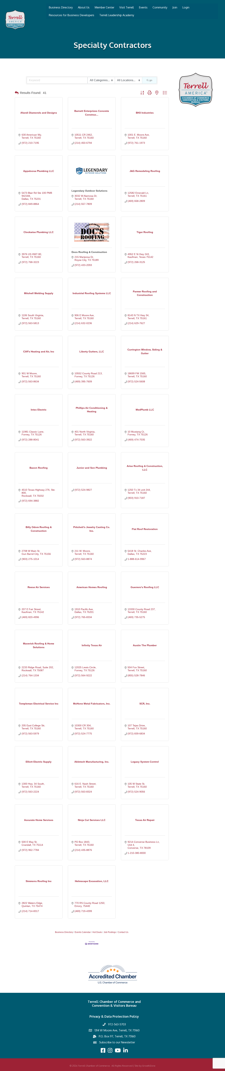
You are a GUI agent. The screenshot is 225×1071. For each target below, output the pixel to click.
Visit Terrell (126, 7)
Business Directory (61, 7)
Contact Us (123, 932)
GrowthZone (148, 1065)
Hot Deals (97, 932)
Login (185, 7)
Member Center (104, 7)
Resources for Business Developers (71, 15)
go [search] (150, 80)
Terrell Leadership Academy (116, 15)
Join (174, 7)
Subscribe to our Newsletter (117, 1042)
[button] (16, 93)
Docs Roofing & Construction (89, 252)
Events (143, 7)
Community (160, 7)
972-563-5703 (117, 1024)
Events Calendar (83, 932)
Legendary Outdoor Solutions (89, 190)
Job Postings (110, 932)
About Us (83, 7)
